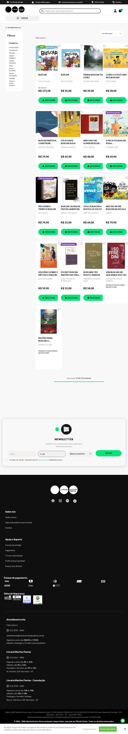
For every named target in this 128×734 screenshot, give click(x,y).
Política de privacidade (15, 561)
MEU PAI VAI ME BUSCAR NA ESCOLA (116, 207)
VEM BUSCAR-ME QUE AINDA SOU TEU (116, 273)
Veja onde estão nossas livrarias (18, 522)
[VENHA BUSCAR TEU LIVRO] (93, 58)
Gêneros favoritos (77, 454)
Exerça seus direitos (13, 566)
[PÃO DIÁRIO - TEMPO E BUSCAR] (48, 190)
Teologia (12, 78)
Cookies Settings (90, 729)
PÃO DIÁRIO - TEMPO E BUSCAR (47, 207)
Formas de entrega (13, 545)
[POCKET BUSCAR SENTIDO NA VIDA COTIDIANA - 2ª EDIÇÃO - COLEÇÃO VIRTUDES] (71, 256)
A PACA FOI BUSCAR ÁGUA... (116, 141)
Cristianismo (13, 50)
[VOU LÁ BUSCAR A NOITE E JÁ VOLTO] (93, 190)
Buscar (42, 11)
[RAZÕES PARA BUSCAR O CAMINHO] (48, 322)
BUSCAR (42, 74)
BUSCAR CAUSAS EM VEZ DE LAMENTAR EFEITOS (71, 208)
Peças (11, 66)
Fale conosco (12, 625)
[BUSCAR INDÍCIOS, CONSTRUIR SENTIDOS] (48, 124)
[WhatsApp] (122, 720)
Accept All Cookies (107, 729)
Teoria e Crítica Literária (12, 83)
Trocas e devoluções (14, 555)
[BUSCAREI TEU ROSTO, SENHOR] (93, 256)
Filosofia (12, 53)
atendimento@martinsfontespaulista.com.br (23, 635)
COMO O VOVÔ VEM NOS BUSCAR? (116, 76)
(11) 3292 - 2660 (17, 630)
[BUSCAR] (48, 58)
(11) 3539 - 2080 (17, 686)
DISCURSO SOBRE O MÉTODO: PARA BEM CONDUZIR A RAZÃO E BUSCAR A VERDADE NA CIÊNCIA (48, 273)
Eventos (8, 527)
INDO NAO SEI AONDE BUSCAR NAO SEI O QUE (91, 142)
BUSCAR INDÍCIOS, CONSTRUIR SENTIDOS (47, 142)
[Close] (125, 729)
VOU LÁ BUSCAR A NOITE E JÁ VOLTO (92, 207)
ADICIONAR (50, 100)
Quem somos (10, 517)
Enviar (108, 453)
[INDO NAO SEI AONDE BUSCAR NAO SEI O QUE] (93, 124)
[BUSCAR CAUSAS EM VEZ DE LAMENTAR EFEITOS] (71, 190)
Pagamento (10, 550)
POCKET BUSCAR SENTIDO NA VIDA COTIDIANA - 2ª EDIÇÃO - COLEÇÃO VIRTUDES (70, 273)
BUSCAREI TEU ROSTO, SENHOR (91, 273)
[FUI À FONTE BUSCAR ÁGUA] (71, 124)
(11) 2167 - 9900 (17, 657)
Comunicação (13, 47)
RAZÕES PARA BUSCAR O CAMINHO (45, 339)
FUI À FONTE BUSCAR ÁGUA (68, 141)
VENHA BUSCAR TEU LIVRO (93, 76)
